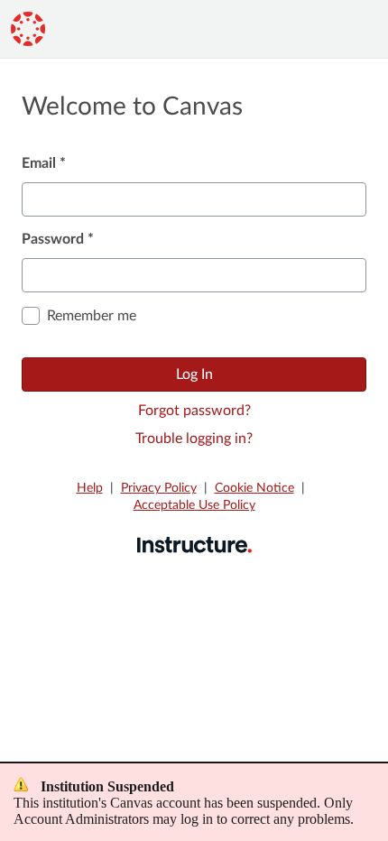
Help (90, 488)
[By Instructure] (194, 544)
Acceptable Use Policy (194, 505)
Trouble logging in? (194, 438)
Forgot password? (194, 410)
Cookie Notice (254, 488)
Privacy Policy (159, 488)
